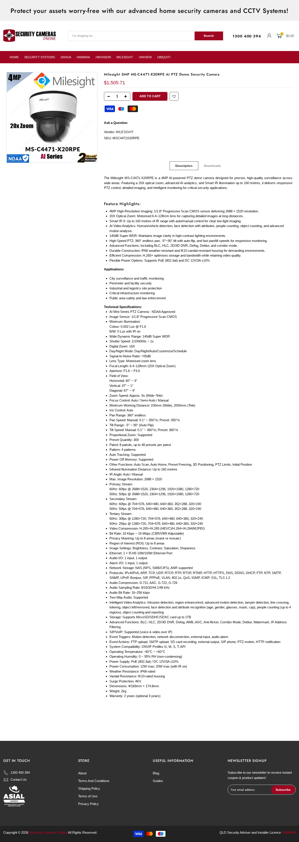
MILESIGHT (124, 57)
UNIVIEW (145, 57)
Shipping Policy (89, 788)
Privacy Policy (88, 804)
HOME (14, 57)
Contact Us (19, 779)
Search (209, 35)
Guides (158, 781)
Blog (156, 773)
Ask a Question (115, 123)
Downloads (212, 165)
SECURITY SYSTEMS (39, 57)
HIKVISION (103, 57)
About (82, 773)
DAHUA (66, 57)
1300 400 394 (246, 36)
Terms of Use (87, 796)
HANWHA (83, 57)
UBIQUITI (164, 57)
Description (184, 165)
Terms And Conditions (93, 781)
